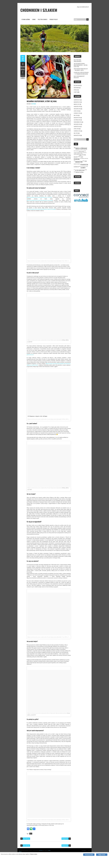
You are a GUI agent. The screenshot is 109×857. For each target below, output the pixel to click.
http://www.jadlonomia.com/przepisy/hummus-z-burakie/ (39, 197)
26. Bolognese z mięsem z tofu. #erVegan (37, 416)
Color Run (84, 152)
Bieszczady (81, 151)
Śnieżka (77, 172)
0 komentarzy (23, 68)
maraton (78, 161)
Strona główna (26, 19)
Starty (75, 92)
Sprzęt (75, 90)
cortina (75, 154)
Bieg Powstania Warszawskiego (77, 60)
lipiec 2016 (76, 111)
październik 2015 (78, 122)
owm (86, 161)
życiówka (81, 172)
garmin (79, 156)
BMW (85, 150)
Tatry (87, 166)
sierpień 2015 (77, 126)
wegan (31, 833)
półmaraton (84, 164)
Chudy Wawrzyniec (78, 153)
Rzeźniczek (76, 167)
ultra (76, 170)
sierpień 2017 (77, 100)
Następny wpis (65, 838)
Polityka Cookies (42, 19)
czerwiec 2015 (77, 131)
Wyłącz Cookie (101, 854)
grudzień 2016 (77, 106)
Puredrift (78, 164)
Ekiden (78, 154)
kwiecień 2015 (77, 135)
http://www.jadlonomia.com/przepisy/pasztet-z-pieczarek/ (40, 200)
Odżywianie (34, 104)
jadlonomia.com (30, 354)
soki (79, 166)
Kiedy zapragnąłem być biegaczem (79, 76)
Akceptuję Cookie (89, 854)
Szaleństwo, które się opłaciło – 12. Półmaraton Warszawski (81, 73)
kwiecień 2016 (77, 117)
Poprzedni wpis (26, 838)
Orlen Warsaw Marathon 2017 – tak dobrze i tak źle (81, 69)
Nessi (83, 160)
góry (82, 157)
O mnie (34, 19)
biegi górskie (81, 148)
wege (74, 171)
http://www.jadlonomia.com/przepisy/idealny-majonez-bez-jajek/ (41, 209)
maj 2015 (76, 133)
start (83, 167)
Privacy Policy (54, 19)
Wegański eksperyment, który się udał (42, 101)
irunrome (77, 159)
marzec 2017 (77, 104)
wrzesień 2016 (77, 109)
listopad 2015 (77, 120)
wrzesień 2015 (77, 124)
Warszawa (81, 170)
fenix (80, 155)
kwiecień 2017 (77, 102)
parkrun (75, 164)
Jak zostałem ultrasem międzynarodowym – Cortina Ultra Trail (80, 65)
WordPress (40, 850)
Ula (74, 169)
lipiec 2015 (76, 128)
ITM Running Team (83, 158)
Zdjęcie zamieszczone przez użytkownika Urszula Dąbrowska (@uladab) (44, 260)
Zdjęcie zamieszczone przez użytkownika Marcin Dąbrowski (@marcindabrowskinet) (47, 713)
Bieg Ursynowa (76, 150)
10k (74, 147)
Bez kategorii (77, 85)
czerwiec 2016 (77, 113)
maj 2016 (76, 115)
